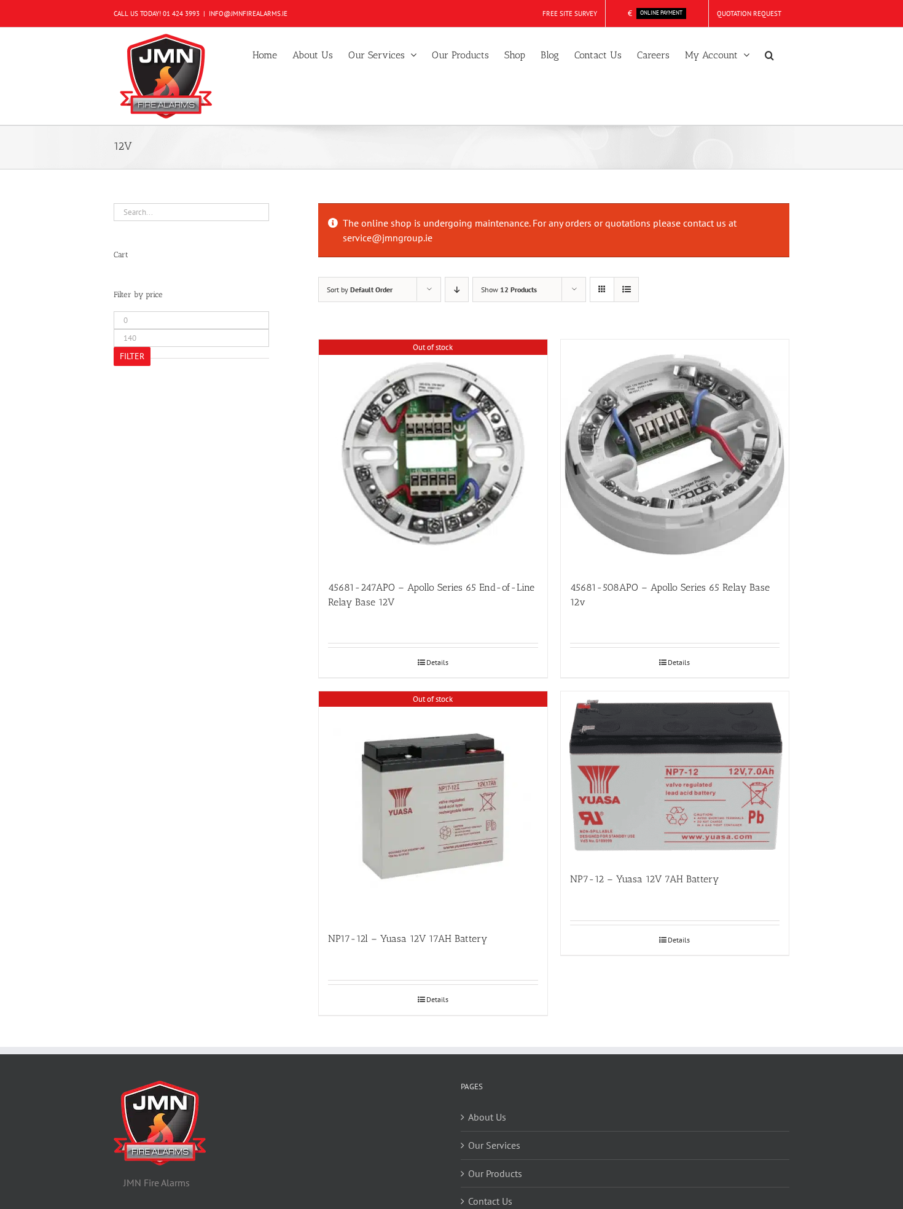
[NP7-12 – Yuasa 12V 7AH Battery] (675, 775)
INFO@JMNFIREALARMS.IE (248, 13)
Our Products (495, 1173)
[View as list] (626, 289)
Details (437, 662)
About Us (487, 1117)
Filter (132, 356)
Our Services (494, 1145)
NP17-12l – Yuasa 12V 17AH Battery (407, 938)
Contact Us (490, 1201)
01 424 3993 (181, 13)
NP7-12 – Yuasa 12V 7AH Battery (644, 879)
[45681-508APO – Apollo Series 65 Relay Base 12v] (675, 454)
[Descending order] (457, 289)
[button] (769, 54)
